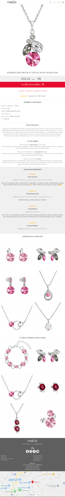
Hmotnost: (5, 108)
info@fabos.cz (37, 458)
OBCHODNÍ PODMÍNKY (32, 466)
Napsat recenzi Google (32, 468)
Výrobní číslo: (10, 116)
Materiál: (10, 111)
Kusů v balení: (6, 114)
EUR (39, 79)
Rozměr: (9, 106)
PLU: (5, 119)
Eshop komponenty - (32, 465)
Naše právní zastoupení (32, 469)
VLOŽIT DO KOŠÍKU (31, 84)
